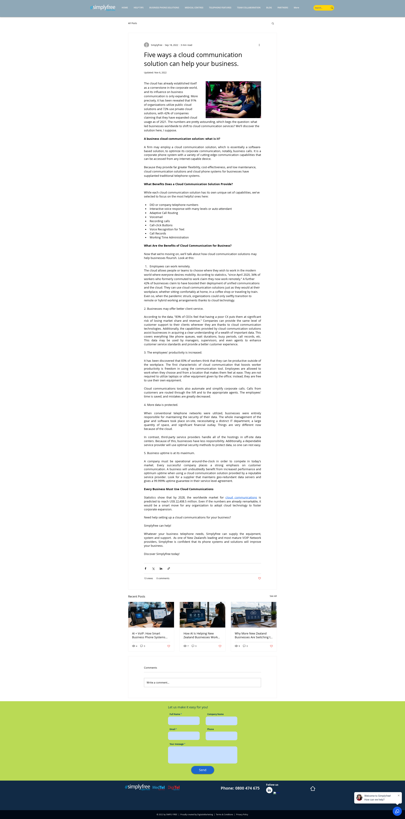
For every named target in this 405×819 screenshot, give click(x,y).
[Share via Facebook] (145, 568)
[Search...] (332, 7)
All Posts (132, 23)
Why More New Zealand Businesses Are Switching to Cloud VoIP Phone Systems (253, 635)
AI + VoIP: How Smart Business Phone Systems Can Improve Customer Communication (148, 635)
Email (172, 729)
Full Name (175, 714)
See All (273, 595)
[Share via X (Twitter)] (153, 568)
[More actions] (259, 45)
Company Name (215, 714)
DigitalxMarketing (205, 814)
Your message (177, 744)
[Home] (312, 788)
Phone (210, 729)
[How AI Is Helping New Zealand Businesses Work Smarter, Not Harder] (202, 615)
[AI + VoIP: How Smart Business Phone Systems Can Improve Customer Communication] (151, 615)
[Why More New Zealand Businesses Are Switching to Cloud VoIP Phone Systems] (254, 615)
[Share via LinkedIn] (160, 568)
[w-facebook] (277, 795)
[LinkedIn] (269, 790)
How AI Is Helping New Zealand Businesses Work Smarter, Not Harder (201, 635)
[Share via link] (168, 568)
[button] (272, 23)
